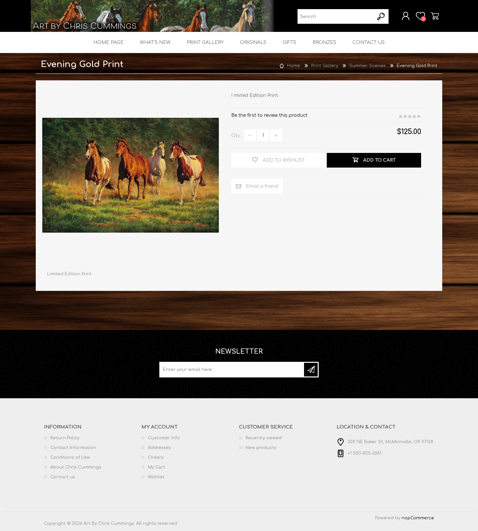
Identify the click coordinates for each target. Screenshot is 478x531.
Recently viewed (264, 438)
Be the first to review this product (269, 115)
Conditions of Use (70, 457)
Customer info (164, 438)
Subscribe (311, 369)
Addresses (159, 447)
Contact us (62, 477)
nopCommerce (418, 518)
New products (261, 447)
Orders (156, 457)
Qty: (236, 135)
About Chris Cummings (75, 467)
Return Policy (64, 438)
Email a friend (262, 186)
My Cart (435, 16)
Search (381, 16)
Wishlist (156, 477)
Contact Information (73, 447)
